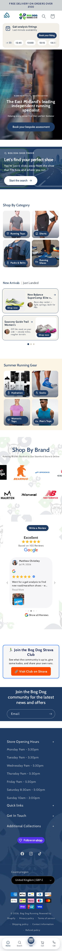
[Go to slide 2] (31, 344)
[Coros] (49, 472)
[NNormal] (44, 494)
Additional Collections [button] (24, 826)
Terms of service (46, 918)
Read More (18, 589)
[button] (8, 16)
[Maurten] (22, 494)
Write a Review (37, 528)
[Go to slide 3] (33, 344)
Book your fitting (47, 35)
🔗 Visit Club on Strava (31, 671)
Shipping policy (20, 924)
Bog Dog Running (29, 913)
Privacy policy (26, 918)
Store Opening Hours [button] (23, 742)
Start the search (18, 180)
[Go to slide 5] (31, 611)
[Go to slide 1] (28, 344)
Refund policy (32, 930)
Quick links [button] (15, 805)
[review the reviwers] (14, 572)
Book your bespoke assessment (31, 126)
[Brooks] (27, 472)
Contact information (43, 924)
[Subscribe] (50, 714)
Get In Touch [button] (16, 815)
